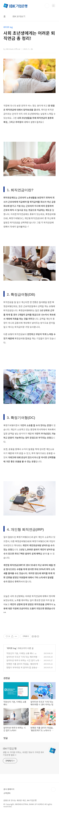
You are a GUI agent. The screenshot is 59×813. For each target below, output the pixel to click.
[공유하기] (12, 636)
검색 (47, 6)
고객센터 (6, 793)
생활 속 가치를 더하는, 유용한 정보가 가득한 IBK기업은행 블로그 (23, 753)
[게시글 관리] (16, 636)
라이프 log (11, 648)
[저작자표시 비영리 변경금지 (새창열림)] (35, 636)
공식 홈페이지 (8, 789)
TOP (53, 789)
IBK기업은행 (10, 748)
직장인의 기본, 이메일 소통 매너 (20, 653)
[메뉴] (53, 5)
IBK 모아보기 (18, 16)
